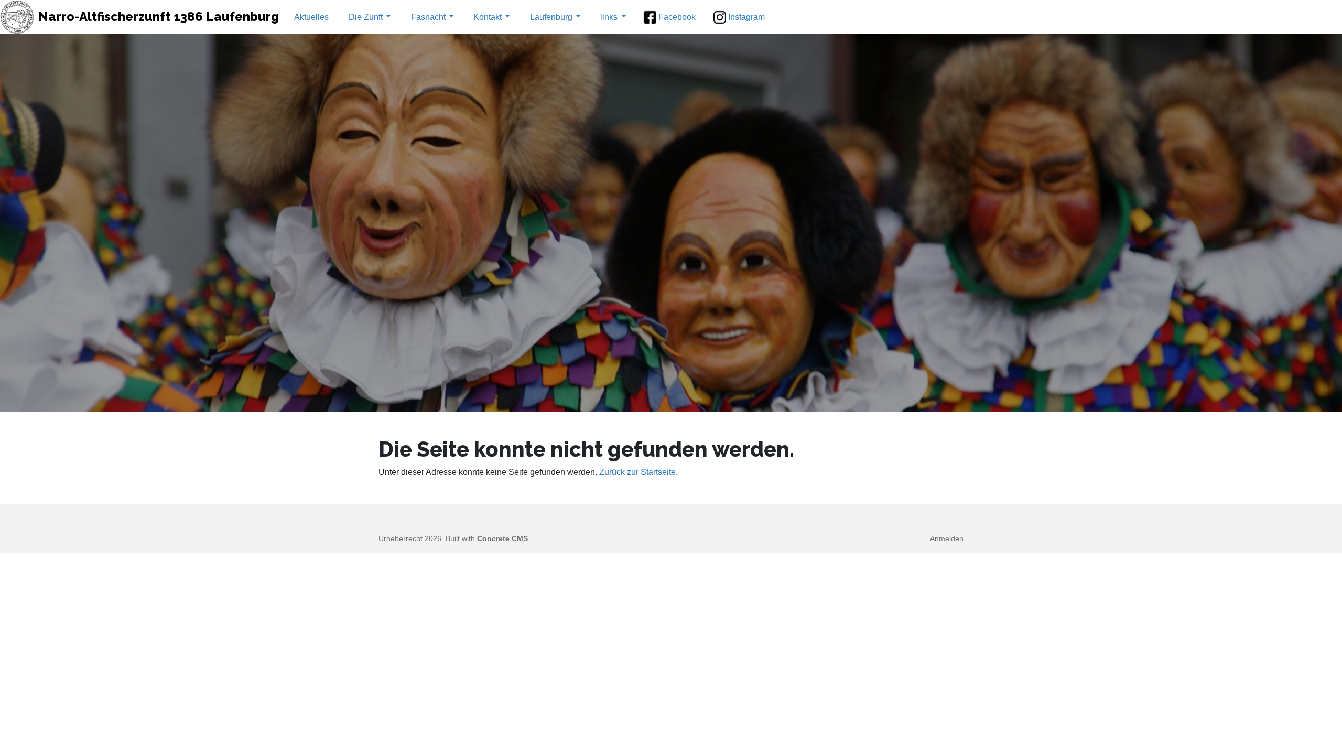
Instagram (746, 17)
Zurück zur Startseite (637, 472)
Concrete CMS (502, 538)
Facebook (677, 17)
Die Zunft (366, 17)
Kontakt (487, 17)
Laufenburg (551, 17)
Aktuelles (311, 17)
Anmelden (947, 538)
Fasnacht (428, 17)
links (609, 17)
